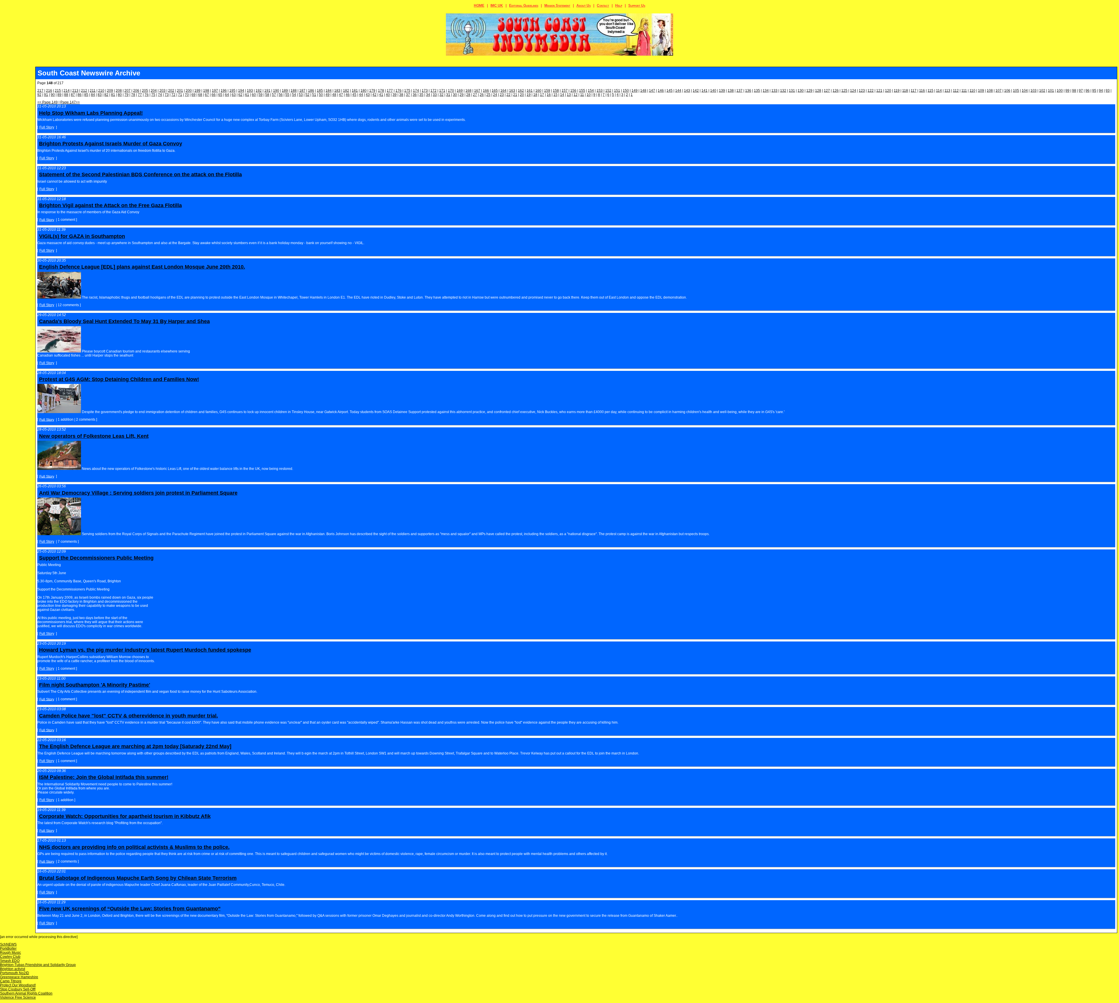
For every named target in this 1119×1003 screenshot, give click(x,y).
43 (368, 95)
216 (49, 91)
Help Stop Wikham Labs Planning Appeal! (91, 113)
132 (783, 91)
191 (267, 91)
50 (321, 95)
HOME (479, 5)
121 (879, 91)
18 (535, 95)
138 (731, 91)
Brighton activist (12, 969)
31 (448, 95)
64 (227, 95)
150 (626, 91)
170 (451, 91)
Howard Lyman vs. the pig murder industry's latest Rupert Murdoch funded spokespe (145, 650)
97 (1081, 91)
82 (106, 95)
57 (274, 95)
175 (407, 91)
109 (981, 91)
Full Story (46, 127)
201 (180, 91)
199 (197, 91)
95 (1094, 91)
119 (897, 91)
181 (355, 91)
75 (153, 95)
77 (140, 95)
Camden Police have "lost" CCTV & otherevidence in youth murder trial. (128, 716)
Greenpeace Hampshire (19, 977)
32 (441, 95)
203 (162, 91)
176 (398, 91)
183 (337, 91)
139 (722, 91)
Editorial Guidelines (523, 5)
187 (302, 91)
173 (425, 91)
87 (73, 95)
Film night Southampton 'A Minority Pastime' (94, 685)
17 (542, 95)
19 (529, 95)
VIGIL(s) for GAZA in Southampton (82, 236)
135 (757, 91)
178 (381, 91)
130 (801, 91)
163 (512, 91)
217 (40, 91)
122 (871, 91)
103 (1033, 91)
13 (569, 95)
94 (1101, 91)
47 (341, 95)
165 (495, 91)
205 (145, 91)
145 (669, 91)
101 (1051, 91)
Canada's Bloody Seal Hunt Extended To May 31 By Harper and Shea (124, 321)
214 (67, 91)
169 (460, 91)
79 (126, 95)
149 (634, 91)
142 (696, 91)
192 (259, 91)
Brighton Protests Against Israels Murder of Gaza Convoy (110, 144)
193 (250, 91)
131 (792, 91)
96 (1087, 91)
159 (547, 91)
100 (1060, 91)
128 (818, 91)
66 (214, 95)
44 (361, 95)
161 (530, 91)
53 (301, 95)
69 (193, 95)
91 (46, 95)
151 (617, 91)
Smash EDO (10, 961)
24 (495, 95)
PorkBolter (8, 948)
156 (573, 91)
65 (220, 95)
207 (127, 91)
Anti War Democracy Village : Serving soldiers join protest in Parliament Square (138, 493)
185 (320, 91)
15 (555, 95)
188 (294, 91)
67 (207, 95)
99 (1067, 91)
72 (173, 95)
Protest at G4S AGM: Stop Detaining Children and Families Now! (119, 379)
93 (1108, 91)
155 (582, 91)
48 (334, 95)
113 (947, 91)
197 (215, 91)
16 (549, 95)
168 (468, 91)
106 (1007, 91)
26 (482, 95)
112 (956, 91)
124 (853, 91)
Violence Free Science (18, 997)
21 (515, 95)
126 (836, 91)
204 (154, 91)
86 (80, 95)
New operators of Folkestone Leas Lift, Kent (94, 436)
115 (930, 91)
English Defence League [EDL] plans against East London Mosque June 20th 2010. (142, 267)
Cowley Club (10, 957)
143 (687, 91)
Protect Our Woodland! (18, 985)
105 (1016, 91)
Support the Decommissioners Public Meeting (96, 558)
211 (93, 91)
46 (348, 95)
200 (189, 91)
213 (75, 91)
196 (224, 91)
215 (58, 91)
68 (200, 95)
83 (100, 95)
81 (113, 95)
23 (502, 95)
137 (739, 91)
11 (582, 95)
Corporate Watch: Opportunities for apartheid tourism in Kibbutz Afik (125, 816)
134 (766, 91)
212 (84, 91)
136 (748, 91)
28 (468, 95)
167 (477, 91)
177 (390, 91)
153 (600, 91)
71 (180, 95)
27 (475, 95)
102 (1042, 91)
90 (53, 95)
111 (964, 91)
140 (713, 91)
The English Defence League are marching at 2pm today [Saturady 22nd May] (135, 746)
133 (774, 91)
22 (508, 95)
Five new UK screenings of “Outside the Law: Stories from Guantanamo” (130, 909)
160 (538, 91)
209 (110, 91)
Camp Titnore (11, 981)
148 (643, 91)
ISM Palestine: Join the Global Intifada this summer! (103, 777)
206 (136, 91)
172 (433, 91)
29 (462, 95)
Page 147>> (70, 102)
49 (328, 95)
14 (562, 95)
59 (260, 95)
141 (704, 91)
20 (522, 95)
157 (565, 91)
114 (939, 91)
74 (160, 95)
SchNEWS (8, 944)
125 (844, 91)
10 (589, 95)
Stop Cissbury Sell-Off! (18, 989)
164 (503, 91)
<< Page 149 (47, 102)
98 (1074, 91)
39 (395, 95)
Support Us (636, 5)
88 (66, 95)
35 (421, 95)
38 (401, 95)
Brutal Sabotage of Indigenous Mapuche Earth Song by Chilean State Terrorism (138, 878)
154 (591, 91)
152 (608, 91)
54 (294, 95)
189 (285, 91)
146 (661, 91)
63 (234, 95)
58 (267, 95)
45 (354, 95)
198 (206, 91)
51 (314, 95)
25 (488, 95)
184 (329, 91)
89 (59, 95)
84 (93, 95)
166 (486, 91)
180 (363, 91)
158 (556, 91)
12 (575, 95)
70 (187, 95)
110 (972, 91)
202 (171, 91)
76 (147, 95)
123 (862, 91)
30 (455, 95)
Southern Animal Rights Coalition (26, 993)
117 (913, 91)
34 (428, 95)
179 (372, 91)
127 (827, 91)
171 (442, 91)
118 (905, 91)
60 (254, 95)
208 (119, 91)
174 (416, 91)
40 (388, 95)
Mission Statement (557, 5)
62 (240, 95)
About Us (583, 5)
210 (101, 91)
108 (990, 91)
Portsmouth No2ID (14, 973)
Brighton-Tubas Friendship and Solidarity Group (38, 965)
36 (415, 95)
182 (346, 91)
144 (678, 91)
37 (408, 95)
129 (809, 91)
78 (133, 95)
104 (1025, 91)
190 (276, 91)
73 (167, 95)
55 (287, 95)
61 (247, 95)
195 (232, 91)
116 (922, 91)
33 (435, 95)
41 (381, 95)
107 (998, 91)
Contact (603, 5)
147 (652, 91)
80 (120, 95)
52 (307, 95)
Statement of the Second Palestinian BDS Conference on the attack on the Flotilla (140, 174)
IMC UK (496, 5)
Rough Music (10, 953)
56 (281, 95)
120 (888, 91)
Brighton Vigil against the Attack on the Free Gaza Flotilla (110, 205)
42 (374, 95)
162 (521, 91)
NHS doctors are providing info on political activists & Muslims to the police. (134, 847)
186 (311, 91)
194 (241, 91)
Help (618, 5)
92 (39, 95)
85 (86, 95)
